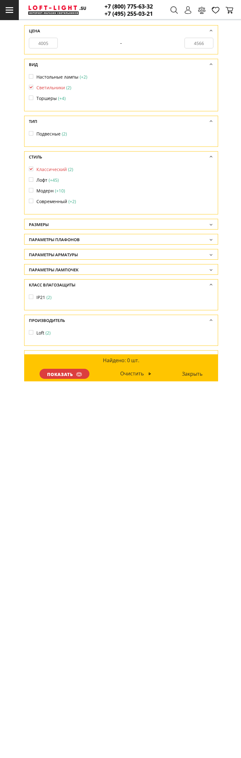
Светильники (53, 88)
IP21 (43, 297)
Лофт (47, 180)
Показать (60, 374)
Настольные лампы (61, 77)
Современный (56, 201)
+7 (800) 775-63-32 (128, 6)
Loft (43, 333)
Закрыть (192, 373)
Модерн (50, 191)
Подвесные (51, 134)
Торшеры (51, 98)
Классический (54, 169)
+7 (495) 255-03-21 (128, 13)
